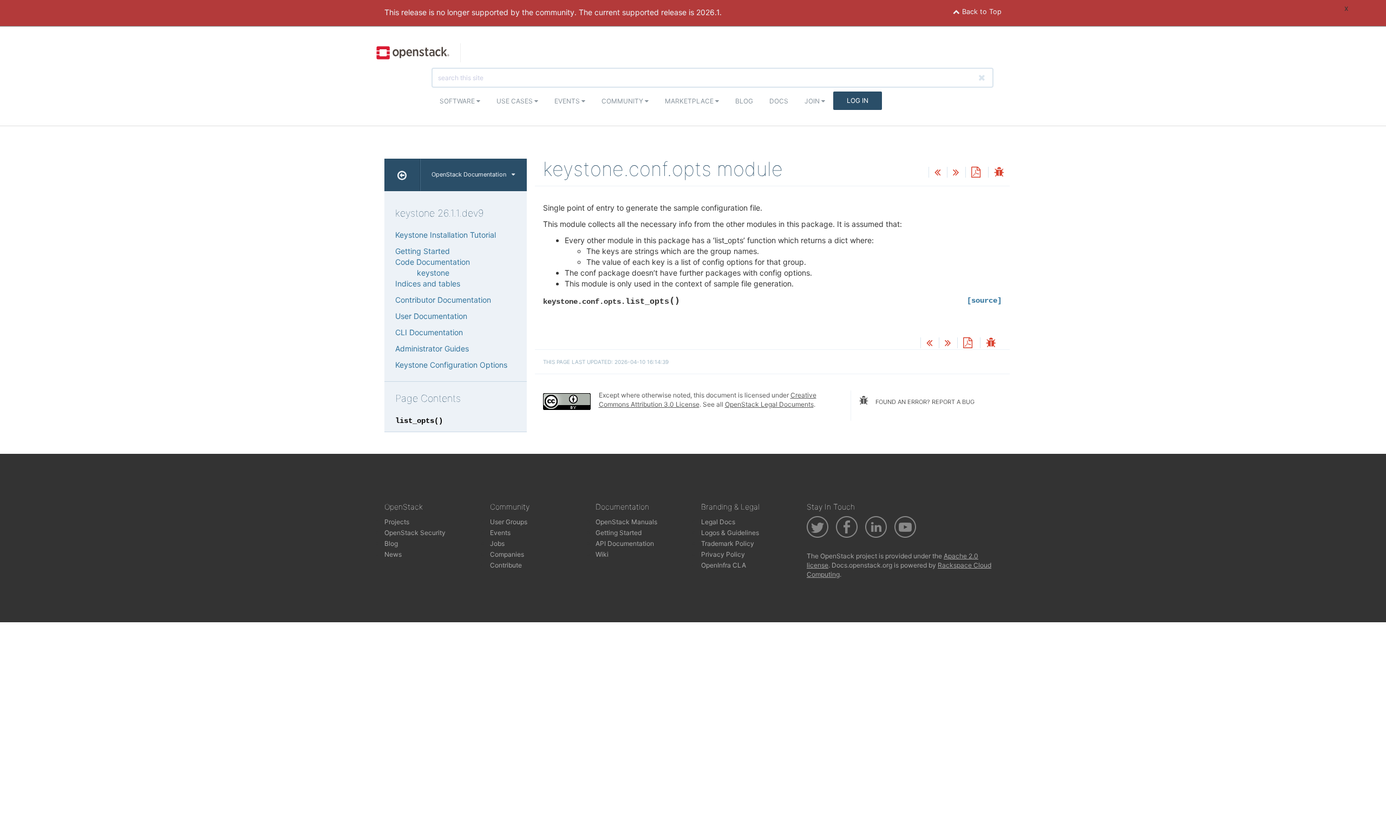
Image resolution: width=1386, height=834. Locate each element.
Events (567, 101)
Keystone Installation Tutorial (445, 234)
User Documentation (431, 316)
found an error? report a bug (924, 402)
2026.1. (709, 12)
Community (623, 101)
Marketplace (690, 101)
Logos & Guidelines (730, 533)
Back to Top (981, 12)
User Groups (508, 522)
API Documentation (625, 543)
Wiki (602, 554)
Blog (744, 101)
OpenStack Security (415, 533)
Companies (507, 554)
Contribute (506, 565)
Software (458, 101)
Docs (778, 101)
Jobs (497, 543)
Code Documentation (432, 261)
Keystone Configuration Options (451, 364)
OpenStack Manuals (626, 522)
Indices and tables (427, 283)
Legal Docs (718, 522)
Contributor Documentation (443, 299)
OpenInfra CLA (723, 565)
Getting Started (422, 251)
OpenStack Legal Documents (769, 404)
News (393, 554)
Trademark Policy (727, 543)
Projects (396, 522)
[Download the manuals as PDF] (975, 173)
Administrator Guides (432, 348)
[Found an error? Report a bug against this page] (999, 173)
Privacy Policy (723, 554)
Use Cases (515, 101)
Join (813, 101)
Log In (857, 100)
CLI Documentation (429, 332)
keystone (433, 272)
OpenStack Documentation (469, 174)
